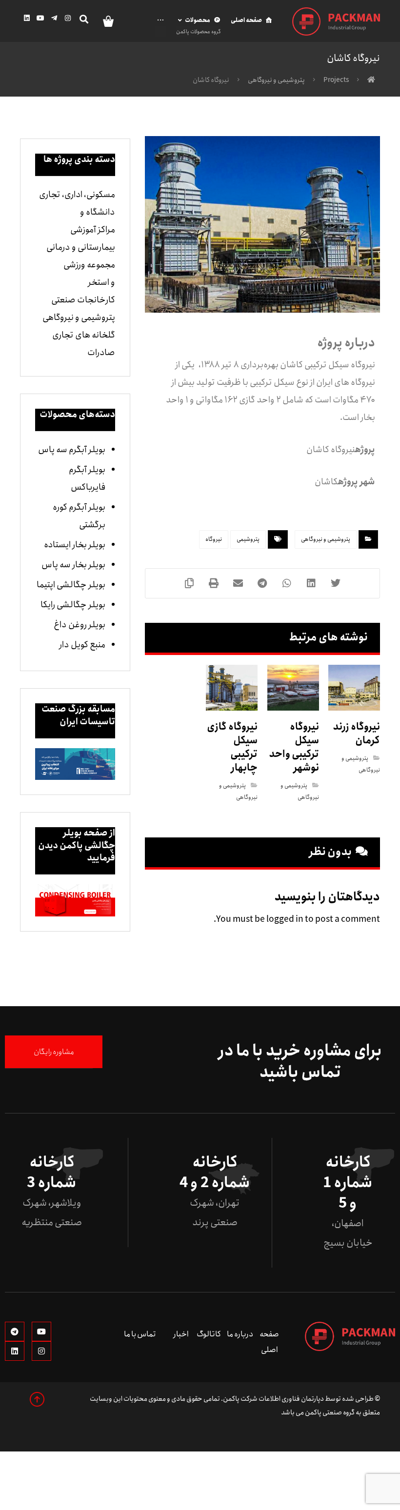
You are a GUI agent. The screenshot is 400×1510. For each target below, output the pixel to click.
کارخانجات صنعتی (83, 300)
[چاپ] (213, 583)
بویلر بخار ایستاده (74, 545)
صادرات (101, 352)
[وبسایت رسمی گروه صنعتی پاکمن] (336, 21)
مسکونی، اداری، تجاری (77, 194)
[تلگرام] (54, 18)
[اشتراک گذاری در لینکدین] (311, 583)
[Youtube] (41, 1331)
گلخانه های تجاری (83, 335)
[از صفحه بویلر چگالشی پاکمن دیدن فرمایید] (75, 900)
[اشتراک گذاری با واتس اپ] (287, 583)
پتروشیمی (248, 539)
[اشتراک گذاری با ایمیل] (238, 583)
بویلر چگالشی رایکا (72, 605)
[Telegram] (14, 1331)
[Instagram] (41, 1351)
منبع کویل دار (82, 645)
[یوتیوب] (40, 18)
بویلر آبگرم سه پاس (71, 450)
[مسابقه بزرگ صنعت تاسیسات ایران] (75, 764)
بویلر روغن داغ (79, 625)
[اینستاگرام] (68, 18)
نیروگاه (213, 539)
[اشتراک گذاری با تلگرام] (262, 583)
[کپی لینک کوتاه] (189, 583)
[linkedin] (14, 1351)
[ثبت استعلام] (104, 21)
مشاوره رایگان (54, 1052)
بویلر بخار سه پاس (73, 565)
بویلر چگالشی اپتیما (71, 585)
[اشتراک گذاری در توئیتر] (335, 583)
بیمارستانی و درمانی (80, 247)
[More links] (161, 26)
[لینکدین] (27, 18)
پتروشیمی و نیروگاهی (325, 539)
